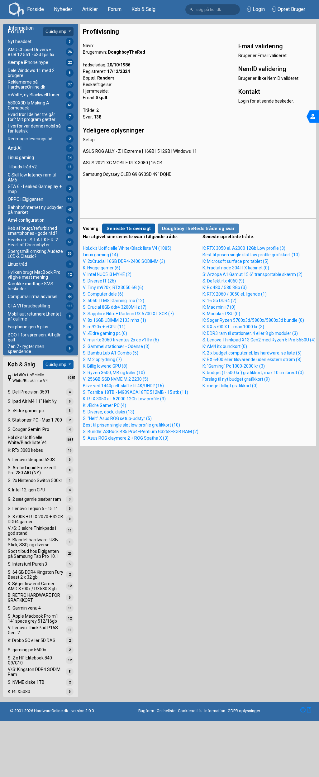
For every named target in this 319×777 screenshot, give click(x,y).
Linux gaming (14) (100, 254)
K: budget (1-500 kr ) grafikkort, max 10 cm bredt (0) (253, 372)
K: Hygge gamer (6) (101, 267)
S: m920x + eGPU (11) (104, 326)
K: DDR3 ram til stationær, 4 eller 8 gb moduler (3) (250, 333)
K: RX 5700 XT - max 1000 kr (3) (233, 326)
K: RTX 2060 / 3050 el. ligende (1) (234, 294)
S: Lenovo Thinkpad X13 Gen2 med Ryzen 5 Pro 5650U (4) (259, 339)
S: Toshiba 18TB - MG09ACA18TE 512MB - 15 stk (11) (135, 392)
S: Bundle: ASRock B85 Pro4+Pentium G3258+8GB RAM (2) (140, 431)
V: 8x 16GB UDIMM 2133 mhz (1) (114, 320)
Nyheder (63, 9)
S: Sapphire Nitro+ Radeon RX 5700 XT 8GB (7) (128, 313)
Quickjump (56, 31)
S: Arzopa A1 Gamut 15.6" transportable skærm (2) (252, 274)
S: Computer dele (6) (103, 294)
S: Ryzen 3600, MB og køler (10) (114, 372)
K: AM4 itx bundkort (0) (224, 346)
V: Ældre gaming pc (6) (105, 333)
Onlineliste (166, 710)
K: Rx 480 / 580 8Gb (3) (224, 287)
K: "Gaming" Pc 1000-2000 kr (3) (233, 366)
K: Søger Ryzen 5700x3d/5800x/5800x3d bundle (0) (253, 320)
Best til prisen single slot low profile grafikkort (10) (131, 424)
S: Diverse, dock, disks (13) (108, 411)
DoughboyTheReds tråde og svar (198, 228)
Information (21, 28)
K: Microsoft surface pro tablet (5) (235, 261)
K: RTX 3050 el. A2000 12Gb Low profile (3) (124, 398)
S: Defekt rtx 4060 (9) (223, 280)
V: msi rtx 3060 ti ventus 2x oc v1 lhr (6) (121, 339)
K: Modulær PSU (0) (221, 313)
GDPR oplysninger (244, 710)
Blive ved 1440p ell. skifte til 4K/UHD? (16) (123, 385)
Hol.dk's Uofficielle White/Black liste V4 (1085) (127, 248)
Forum (114, 9)
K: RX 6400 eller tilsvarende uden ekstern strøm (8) (252, 359)
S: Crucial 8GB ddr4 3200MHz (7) (114, 307)
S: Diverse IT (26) (99, 280)
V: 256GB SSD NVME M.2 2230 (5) (115, 379)
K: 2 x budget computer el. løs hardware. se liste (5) (252, 352)
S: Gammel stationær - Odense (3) (116, 346)
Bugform (146, 710)
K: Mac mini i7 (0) (219, 307)
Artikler (90, 9)
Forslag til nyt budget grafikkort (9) (236, 379)
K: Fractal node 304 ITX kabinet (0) (235, 267)
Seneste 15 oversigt (129, 228)
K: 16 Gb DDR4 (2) (219, 300)
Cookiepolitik (190, 710)
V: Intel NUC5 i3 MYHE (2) (107, 274)
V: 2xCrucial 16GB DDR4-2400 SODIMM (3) (124, 261)
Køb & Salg (143, 9)
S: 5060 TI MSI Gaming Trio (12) (113, 300)
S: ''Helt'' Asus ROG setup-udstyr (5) (117, 418)
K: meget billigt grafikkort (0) (230, 385)
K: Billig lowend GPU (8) (105, 366)
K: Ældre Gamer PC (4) (104, 405)
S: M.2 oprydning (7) (102, 359)
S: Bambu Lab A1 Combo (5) (110, 352)
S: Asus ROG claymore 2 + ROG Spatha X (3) (126, 438)
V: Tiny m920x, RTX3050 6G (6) (113, 287)
